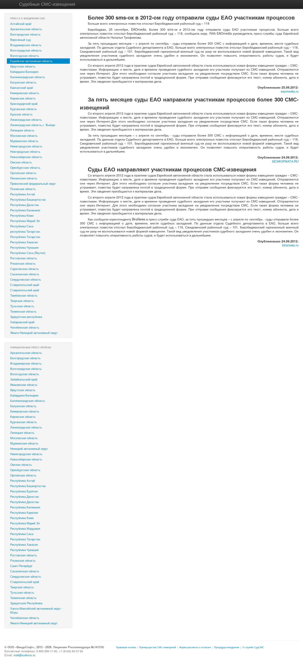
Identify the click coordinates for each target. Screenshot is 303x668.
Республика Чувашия (24, 247)
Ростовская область (23, 258)
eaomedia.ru (290, 91)
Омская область (21, 162)
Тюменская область (23, 311)
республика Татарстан (25, 231)
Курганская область (23, 109)
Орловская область (23, 173)
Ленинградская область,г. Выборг (32, 125)
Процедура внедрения (226, 647)
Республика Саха (21, 226)
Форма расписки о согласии (195, 647)
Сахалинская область (24, 274)
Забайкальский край (23, 379)
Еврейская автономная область (31, 61)
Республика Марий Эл (25, 221)
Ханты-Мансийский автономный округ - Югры (36, 610)
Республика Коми (21, 215)
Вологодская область (24, 56)
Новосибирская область (26, 157)
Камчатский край (21, 87)
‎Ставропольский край (24, 290)
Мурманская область (24, 141)
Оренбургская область (25, 167)
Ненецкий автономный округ (29, 448)
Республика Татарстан (25, 237)
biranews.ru (290, 245)
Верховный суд (20, 40)
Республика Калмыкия (25, 210)
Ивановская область (23, 385)
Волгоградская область (26, 50)
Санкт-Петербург (21, 566)
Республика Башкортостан (28, 199)
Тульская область (22, 306)
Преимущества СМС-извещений (157, 647)
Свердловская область (25, 279)
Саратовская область (24, 269)
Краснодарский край (23, 103)
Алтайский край (20, 24)
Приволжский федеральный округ (33, 183)
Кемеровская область (24, 93)
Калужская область (23, 82)
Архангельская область (26, 29)
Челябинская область (24, 327)
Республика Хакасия (24, 242)
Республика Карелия (24, 512)
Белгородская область (25, 34)
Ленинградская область (26, 119)
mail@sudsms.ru (24, 655)
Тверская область (22, 301)
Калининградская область (27, 77)
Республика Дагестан (24, 205)
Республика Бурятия (24, 491)
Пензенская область (23, 178)
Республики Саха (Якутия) (27, 253)
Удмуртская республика (26, 317)
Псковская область (23, 189)
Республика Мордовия (25, 528)
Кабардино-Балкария (24, 71)
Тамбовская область (23, 295)
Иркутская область (22, 66)
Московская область (24, 135)
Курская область (21, 114)
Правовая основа (126, 647)
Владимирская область (25, 45)
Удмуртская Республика (26, 603)
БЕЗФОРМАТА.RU (285, 161)
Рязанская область (23, 263)
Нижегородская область (26, 146)
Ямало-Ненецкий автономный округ (34, 333)
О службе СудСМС (253, 647)
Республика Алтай (22, 194)
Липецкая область (22, 130)
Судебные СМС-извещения (47, 4)
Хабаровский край (22, 322)
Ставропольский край (24, 285)
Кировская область (23, 98)
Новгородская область (25, 151)
